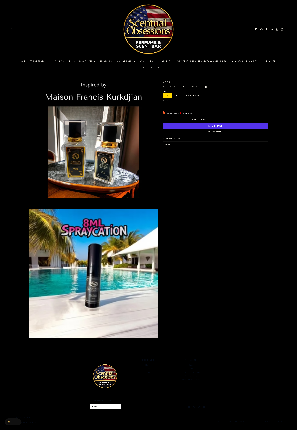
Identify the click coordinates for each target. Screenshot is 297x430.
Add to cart (199, 119)
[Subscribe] (126, 406)
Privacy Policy (191, 376)
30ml (167, 95)
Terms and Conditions (190, 379)
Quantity (166, 101)
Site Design (253, 422)
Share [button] (167, 145)
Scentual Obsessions (235, 422)
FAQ (191, 369)
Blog (148, 372)
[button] (11, 29)
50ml (177, 95)
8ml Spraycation (192, 95)
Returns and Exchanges (190, 372)
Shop (191, 365)
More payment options (215, 131)
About (148, 369)
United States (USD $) (25, 422)
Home (147, 365)
